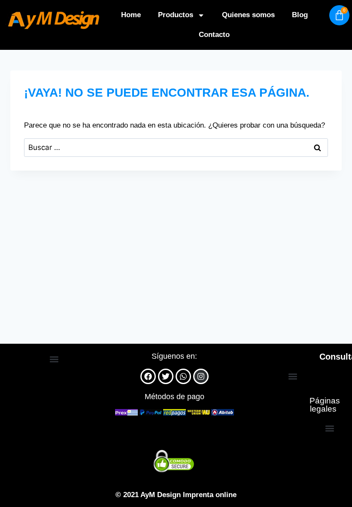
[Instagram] (201, 376)
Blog (300, 15)
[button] (54, 359)
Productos (175, 15)
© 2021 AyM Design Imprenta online (176, 495)
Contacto (214, 35)
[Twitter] (165, 376)
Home (131, 15)
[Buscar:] (176, 148)
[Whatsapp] (183, 376)
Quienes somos (248, 15)
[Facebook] (148, 376)
